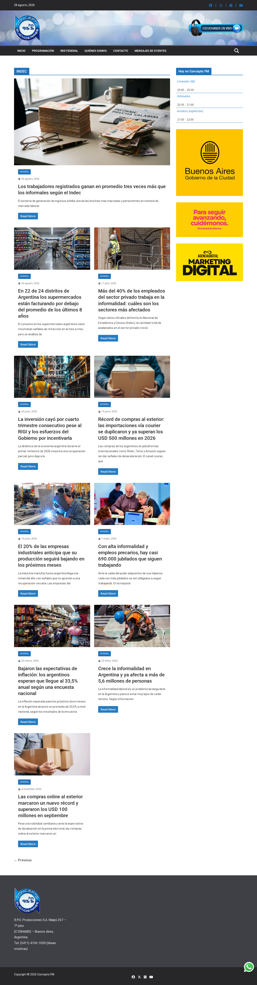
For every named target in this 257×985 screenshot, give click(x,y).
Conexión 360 (186, 81)
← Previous (23, 860)
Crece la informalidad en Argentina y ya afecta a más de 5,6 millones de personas (131, 675)
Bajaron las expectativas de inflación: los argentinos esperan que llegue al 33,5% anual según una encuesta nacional (48, 681)
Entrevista (183, 96)
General (24, 172)
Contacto (120, 50)
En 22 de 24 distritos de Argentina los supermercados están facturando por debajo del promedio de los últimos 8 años (50, 303)
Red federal (69, 50)
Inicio (21, 50)
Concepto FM (45, 974)
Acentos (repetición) (190, 111)
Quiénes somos (96, 50)
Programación (43, 50)
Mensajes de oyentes (150, 50)
